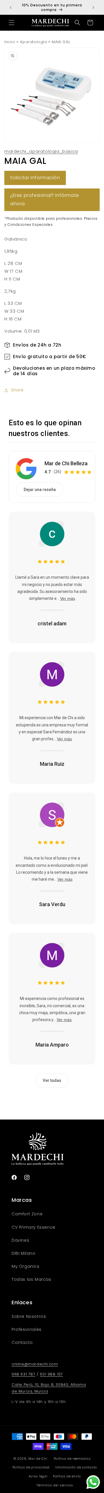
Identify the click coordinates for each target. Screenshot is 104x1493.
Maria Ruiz (52, 764)
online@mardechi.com (35, 1364)
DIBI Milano (24, 1253)
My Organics (26, 1266)
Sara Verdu (52, 904)
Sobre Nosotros (29, 1316)
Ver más (67, 598)
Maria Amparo (52, 1045)
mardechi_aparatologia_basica (41, 151)
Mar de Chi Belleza (66, 463)
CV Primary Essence (33, 1227)
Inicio (9, 42)
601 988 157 (51, 1374)
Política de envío (67, 1476)
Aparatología (33, 42)
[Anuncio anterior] (10, 7)
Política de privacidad (31, 1467)
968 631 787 (24, 1374)
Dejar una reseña (40, 489)
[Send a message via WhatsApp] (93, 1482)
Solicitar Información (35, 177)
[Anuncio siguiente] (93, 7)
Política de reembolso (72, 1458)
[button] (11, 22)
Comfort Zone (27, 1214)
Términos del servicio (54, 1485)
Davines (20, 1240)
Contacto (22, 1342)
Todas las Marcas (31, 1279)
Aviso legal (38, 1476)
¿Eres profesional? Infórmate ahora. (44, 199)
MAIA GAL (61, 42)
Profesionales (27, 1329)
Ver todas (52, 1080)
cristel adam (52, 623)
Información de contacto (76, 1467)
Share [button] (17, 390)
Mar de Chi (37, 1458)
